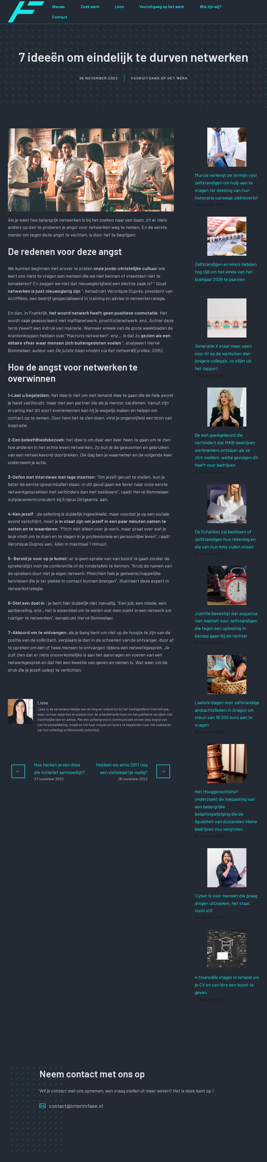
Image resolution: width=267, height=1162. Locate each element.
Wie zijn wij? (210, 6)
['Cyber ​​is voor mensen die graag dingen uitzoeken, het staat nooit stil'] (226, 883)
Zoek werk (90, 6)
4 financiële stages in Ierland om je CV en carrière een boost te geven (227, 984)
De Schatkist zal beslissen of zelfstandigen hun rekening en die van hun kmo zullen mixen (225, 539)
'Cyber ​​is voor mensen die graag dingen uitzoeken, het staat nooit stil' (226, 903)
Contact (59, 17)
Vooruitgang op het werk (161, 6)
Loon (119, 6)
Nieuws (58, 6)
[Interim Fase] (26, 11)
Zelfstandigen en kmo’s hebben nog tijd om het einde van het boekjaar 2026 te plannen (226, 271)
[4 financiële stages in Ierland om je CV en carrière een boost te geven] (226, 965)
